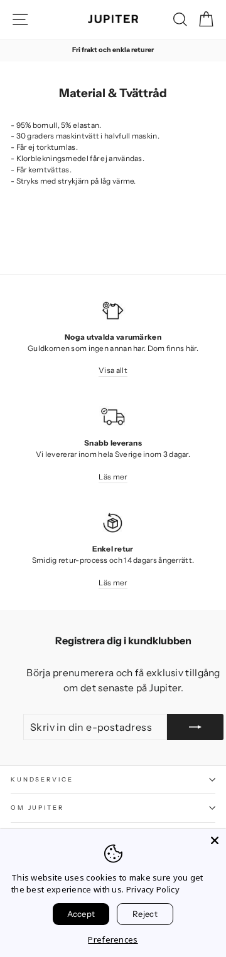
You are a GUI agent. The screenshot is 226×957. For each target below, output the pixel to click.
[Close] (214, 840)
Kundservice (42, 779)
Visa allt (113, 370)
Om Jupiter (37, 807)
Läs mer (113, 476)
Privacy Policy (153, 889)
